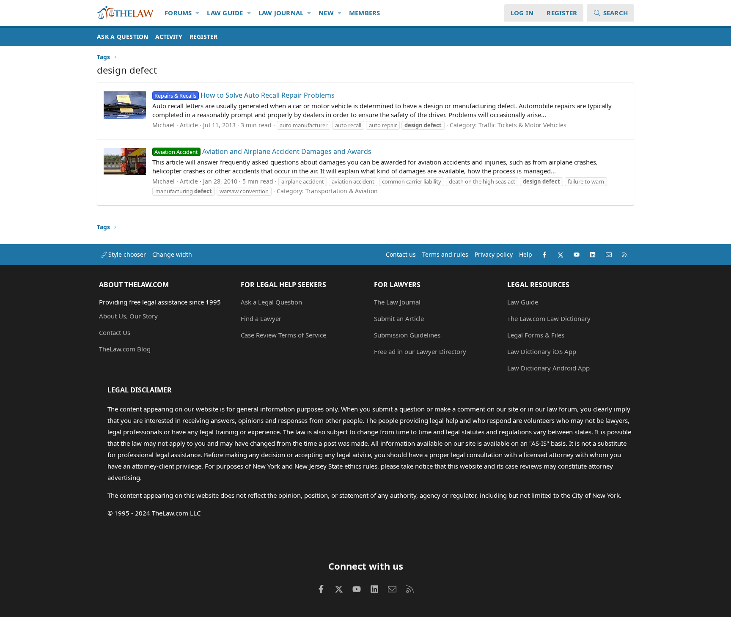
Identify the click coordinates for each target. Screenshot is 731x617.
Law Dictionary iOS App (541, 351)
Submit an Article (399, 318)
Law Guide (225, 12)
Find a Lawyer (261, 318)
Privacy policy (494, 254)
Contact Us (114, 332)
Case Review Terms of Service (283, 335)
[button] (197, 13)
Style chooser (126, 254)
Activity (169, 37)
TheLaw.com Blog (125, 349)
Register (204, 37)
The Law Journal (397, 302)
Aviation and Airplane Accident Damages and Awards (262, 151)
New (326, 12)
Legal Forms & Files (535, 335)
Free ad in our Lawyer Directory (420, 351)
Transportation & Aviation (341, 191)
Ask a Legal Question (271, 302)
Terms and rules (445, 254)
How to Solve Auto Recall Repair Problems (244, 95)
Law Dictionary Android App (548, 368)
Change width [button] (172, 254)
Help (525, 254)
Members (364, 12)
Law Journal (281, 12)
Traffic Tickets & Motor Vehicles (522, 125)
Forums (178, 12)
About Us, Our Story (128, 316)
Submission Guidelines (407, 335)
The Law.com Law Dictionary (549, 318)
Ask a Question (122, 37)
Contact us (401, 254)
